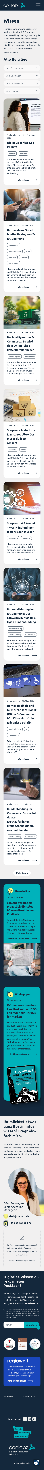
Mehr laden (22, 873)
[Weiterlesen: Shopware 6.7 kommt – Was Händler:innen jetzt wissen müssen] (22, 523)
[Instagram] (29, 1419)
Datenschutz (29, 1396)
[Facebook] (25, 1419)
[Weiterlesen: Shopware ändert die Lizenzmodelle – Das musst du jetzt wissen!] (22, 433)
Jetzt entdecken (17, 1380)
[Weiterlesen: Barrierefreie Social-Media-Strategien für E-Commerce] (22, 240)
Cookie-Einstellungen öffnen (22, 1260)
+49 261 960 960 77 (20, 1222)
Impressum (9, 1396)
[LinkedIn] (34, 1419)
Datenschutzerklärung (16, 1315)
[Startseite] (14, 5)
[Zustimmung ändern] (36, 1462)
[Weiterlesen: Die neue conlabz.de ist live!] (22, 141)
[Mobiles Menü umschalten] (38, 5)
